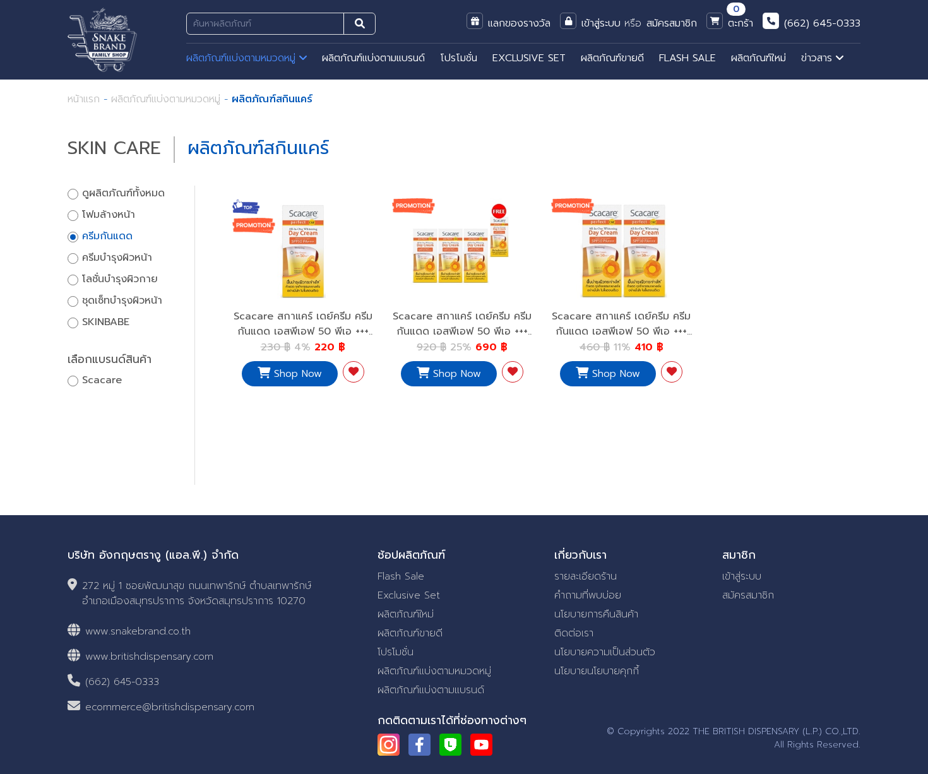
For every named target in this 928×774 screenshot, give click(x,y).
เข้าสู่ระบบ (741, 576)
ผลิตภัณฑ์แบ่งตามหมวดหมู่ (242, 58)
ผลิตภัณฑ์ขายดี (612, 58)
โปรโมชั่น (458, 58)
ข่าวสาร (818, 58)
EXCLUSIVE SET (529, 58)
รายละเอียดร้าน (585, 576)
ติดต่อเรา (573, 633)
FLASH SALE (687, 58)
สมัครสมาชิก (748, 595)
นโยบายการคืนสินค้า (596, 614)
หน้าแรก (84, 99)
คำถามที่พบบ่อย (587, 595)
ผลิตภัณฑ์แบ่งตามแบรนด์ (373, 58)
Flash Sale (401, 576)
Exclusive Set (409, 595)
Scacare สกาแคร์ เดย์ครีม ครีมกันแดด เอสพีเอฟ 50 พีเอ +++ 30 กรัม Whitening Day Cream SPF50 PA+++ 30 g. (303, 339)
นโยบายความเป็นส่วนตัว (604, 652)
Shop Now (296, 373)
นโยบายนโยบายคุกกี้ (596, 671)
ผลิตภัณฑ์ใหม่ (758, 58)
